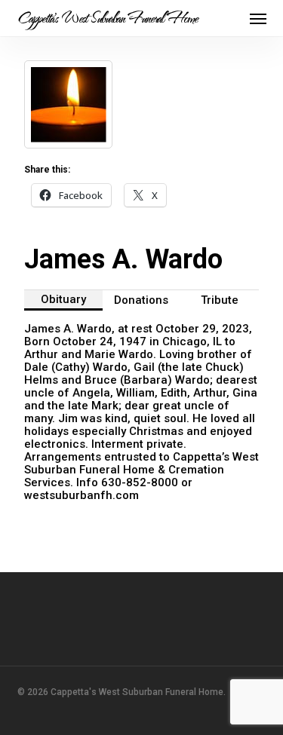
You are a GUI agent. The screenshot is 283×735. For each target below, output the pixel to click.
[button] (258, 18)
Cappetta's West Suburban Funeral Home (107, 18)
